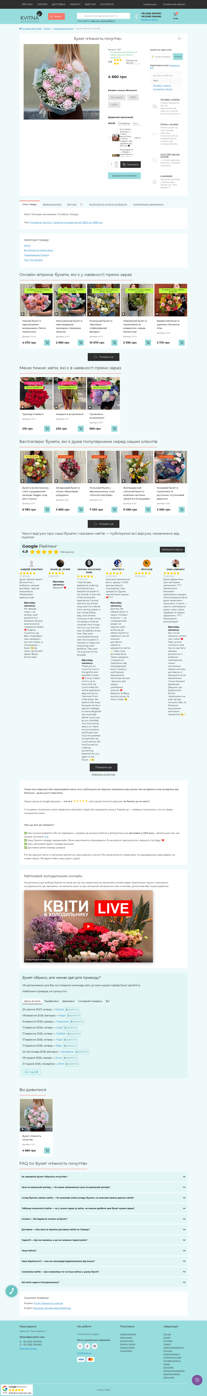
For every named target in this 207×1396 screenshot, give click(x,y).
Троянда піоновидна (65, 222)
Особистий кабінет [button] (174, 4)
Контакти (106, 4)
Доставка (58, 4)
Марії (62, 1015)
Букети (47, 28)
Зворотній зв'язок (171, 1374)
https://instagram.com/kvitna (80, 1346)
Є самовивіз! (166, 176)
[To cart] (47, 343)
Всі (108, 1001)
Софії (59, 1027)
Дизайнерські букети (63, 28)
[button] (88, 926)
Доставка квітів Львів (31, 28)
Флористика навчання (174, 1371)
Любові (61, 1033)
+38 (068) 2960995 (151, 13)
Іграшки (138, 123)
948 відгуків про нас (20, 1392)
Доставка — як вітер (170, 99)
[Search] (80, 16)
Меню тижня (126, 1337)
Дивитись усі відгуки (103, 774)
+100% (114, 104)
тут (46, 836)
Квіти (27, 245)
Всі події (30, 1072)
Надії (59, 1039)
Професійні (51, 1001)
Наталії (59, 1009)
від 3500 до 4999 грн (91, 222)
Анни (58, 1057)
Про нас (27, 4)
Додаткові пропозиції (120, 117)
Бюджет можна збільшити (122, 90)
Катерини (67, 1051)
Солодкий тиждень (90, 1001)
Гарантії (75, 4)
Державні (68, 1001)
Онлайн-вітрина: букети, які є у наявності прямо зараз (75, 274)
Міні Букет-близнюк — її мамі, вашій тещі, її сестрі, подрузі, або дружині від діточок (126, 137)
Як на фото (117, 97)
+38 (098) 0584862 (151, 16)
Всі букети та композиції (38, 250)
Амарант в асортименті (69, 414)
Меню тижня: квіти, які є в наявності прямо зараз (70, 367)
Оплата (42, 4)
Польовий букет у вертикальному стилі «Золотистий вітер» (102, 491)
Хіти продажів (126, 1341)
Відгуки (90, 4)
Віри (59, 1045)
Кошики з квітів (127, 1347)
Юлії (61, 1063)
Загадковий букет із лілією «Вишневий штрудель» (68, 491)
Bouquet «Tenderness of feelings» (52, 1308)
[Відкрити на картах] (59, 547)
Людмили (62, 1021)
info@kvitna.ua (84, 1353)
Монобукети (126, 1351)
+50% (133, 97)
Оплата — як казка (169, 124)
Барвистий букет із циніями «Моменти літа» (168, 324)
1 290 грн (138, 138)
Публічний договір (172, 1357)
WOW (111, 123)
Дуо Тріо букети (33, 259)
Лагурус (169, 89)
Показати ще (103, 767)
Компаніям (168, 1367)
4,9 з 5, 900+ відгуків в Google (169, 155)
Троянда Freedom (33, 414)
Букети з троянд (127, 1344)
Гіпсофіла (157, 85)
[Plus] (116, 163)
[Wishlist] (48, 288)
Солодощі (124, 123)
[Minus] (116, 166)
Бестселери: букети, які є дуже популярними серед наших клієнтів (88, 441)
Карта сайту (169, 1377)
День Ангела (32, 1001)
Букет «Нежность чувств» (48, 1303)
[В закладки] (179, 38)
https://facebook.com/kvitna (95, 1346)
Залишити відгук (172, 549)
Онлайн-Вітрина (128, 1334)
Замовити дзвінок (149, 19)
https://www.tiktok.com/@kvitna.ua (87, 1346)
